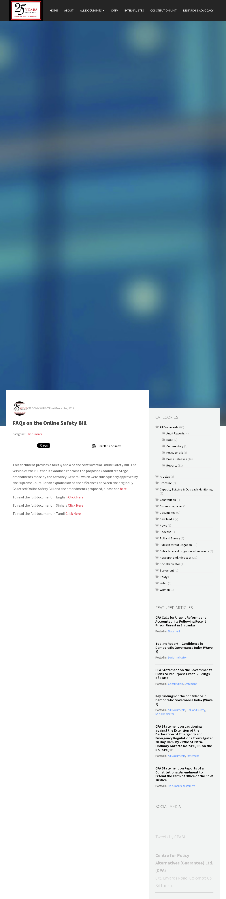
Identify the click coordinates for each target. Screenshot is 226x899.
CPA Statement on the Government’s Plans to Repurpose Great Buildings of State (183, 674)
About (68, 10)
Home (54, 10)
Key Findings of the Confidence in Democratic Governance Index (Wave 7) (184, 700)
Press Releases (176, 459)
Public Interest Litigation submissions (184, 551)
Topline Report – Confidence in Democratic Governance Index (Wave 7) (184, 647)
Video (163, 583)
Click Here (75, 497)
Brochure (166, 483)
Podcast (165, 532)
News (163, 525)
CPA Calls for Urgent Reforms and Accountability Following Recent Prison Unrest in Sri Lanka (181, 621)
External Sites (134, 10)
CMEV (114, 10)
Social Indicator (170, 564)
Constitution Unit (163, 10)
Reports (171, 465)
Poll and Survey (170, 538)
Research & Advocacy (198, 10)
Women (165, 590)
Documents (35, 434)
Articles (165, 477)
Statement (167, 570)
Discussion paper (171, 506)
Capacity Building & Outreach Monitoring (186, 489)
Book (169, 440)
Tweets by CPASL (170, 836)
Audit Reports (175, 433)
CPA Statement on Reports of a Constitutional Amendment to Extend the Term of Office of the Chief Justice (184, 774)
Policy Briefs (174, 453)
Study (164, 577)
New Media (167, 519)
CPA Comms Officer (39, 408)
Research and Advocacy (176, 558)
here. (123, 488)
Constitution (168, 500)
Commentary (174, 446)
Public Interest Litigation (176, 545)
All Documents (91, 10)
